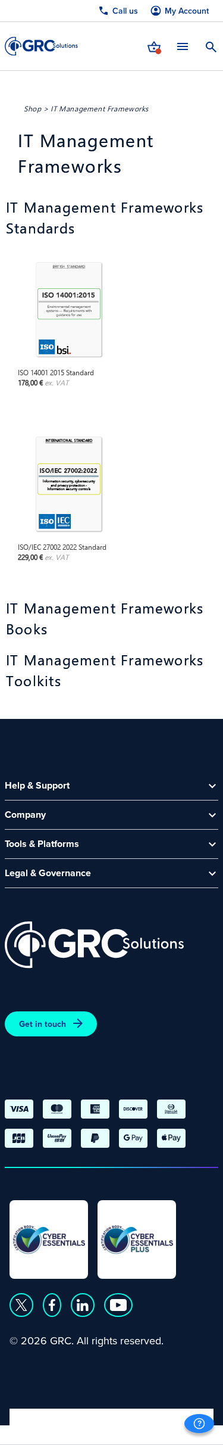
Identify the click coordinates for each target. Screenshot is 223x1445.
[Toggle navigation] (182, 46)
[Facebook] (52, 1305)
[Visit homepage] (41, 46)
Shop (32, 108)
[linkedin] (83, 1305)
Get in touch (42, 1024)
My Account (187, 11)
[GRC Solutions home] (94, 944)
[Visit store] (154, 45)
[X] (21, 1305)
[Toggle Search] (211, 45)
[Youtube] (118, 1305)
